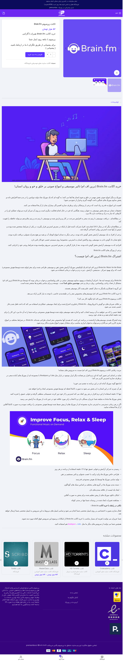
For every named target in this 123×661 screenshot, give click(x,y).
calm (79, 524)
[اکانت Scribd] (16, 554)
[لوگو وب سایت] (61, 13)
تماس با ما (74, 593)
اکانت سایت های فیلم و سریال (77, 572)
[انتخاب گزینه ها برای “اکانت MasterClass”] (46, 563)
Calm (52, 375)
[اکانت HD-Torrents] (77, 554)
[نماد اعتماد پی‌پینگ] (115, 630)
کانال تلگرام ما (73, 597)
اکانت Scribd (15, 569)
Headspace (44, 375)
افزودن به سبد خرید (35, 54)
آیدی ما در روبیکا (71, 602)
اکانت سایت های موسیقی (40, 63)
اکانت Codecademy (107, 569)
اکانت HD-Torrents (77, 569)
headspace (72, 524)
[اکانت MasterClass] (46, 554)
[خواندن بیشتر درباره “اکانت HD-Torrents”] (77, 563)
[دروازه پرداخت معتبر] (117, 597)
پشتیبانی (50, 48)
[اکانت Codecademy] (107, 554)
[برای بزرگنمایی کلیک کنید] (116, 72)
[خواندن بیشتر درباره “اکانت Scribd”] (16, 563)
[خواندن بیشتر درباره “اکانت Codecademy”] (107, 563)
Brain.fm (97, 250)
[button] (118, 48)
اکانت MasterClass (46, 569)
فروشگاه (28, 63)
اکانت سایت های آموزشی (103, 572)
